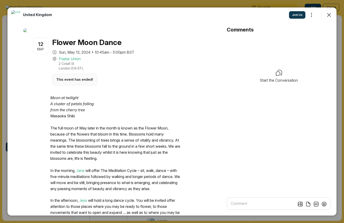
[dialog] (172, 111)
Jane (80, 170)
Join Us (297, 15)
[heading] (37, 14)
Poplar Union (70, 58)
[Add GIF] (316, 204)
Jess (83, 200)
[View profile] (16, 15)
